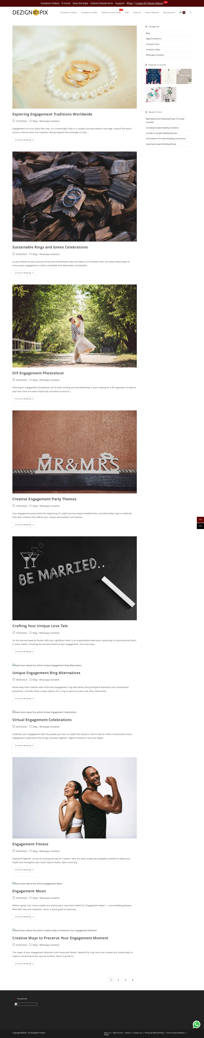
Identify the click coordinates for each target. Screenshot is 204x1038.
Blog (35, 121)
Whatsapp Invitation (49, 121)
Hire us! (107, 1032)
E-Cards (66, 3)
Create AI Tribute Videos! (149, 3)
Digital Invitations (153, 38)
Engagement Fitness (30, 843)
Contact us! (137, 1032)
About (127, 1032)
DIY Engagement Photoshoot (38, 372)
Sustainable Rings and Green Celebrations (50, 247)
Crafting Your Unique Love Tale (40, 625)
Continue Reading (25, 140)
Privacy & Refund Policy (154, 1032)
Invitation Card (152, 44)
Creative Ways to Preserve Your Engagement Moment (60, 937)
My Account (118, 1032)
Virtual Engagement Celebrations (42, 719)
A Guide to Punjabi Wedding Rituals (161, 133)
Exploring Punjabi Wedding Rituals (161, 144)
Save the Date (80, 3)
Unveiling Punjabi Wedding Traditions (162, 127)
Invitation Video (153, 49)
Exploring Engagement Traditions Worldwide (52, 114)
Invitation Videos (50, 3)
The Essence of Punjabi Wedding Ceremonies (165, 138)
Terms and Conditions (176, 1032)
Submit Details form (102, 3)
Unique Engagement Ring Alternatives (46, 672)
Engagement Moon (29, 890)
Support (120, 3)
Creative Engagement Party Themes (44, 498)
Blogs (130, 3)
